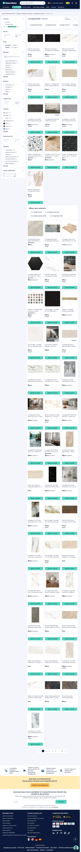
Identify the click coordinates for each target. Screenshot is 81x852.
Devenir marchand (7, 828)
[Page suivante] (65, 751)
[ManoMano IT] (28, 839)
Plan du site (21, 847)
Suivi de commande (8, 816)
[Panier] (76, 3)
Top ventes (30, 830)
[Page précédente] (40, 751)
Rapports (42, 850)
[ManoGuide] (76, 847)
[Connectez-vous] (72, 3)
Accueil (3, 13)
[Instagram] (65, 833)
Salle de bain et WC (10, 13)
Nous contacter (7, 823)
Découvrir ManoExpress (33, 832)
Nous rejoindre (7, 830)
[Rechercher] (21, 3)
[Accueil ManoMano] (10, 3)
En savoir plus (55, 807)
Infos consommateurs (33, 850)
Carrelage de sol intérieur (27, 13)
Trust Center (53, 847)
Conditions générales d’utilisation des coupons (15, 835)
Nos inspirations (31, 828)
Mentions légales (30, 847)
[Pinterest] (61, 833)
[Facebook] (57, 833)
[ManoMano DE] (36, 839)
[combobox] (70, 19)
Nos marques (31, 823)
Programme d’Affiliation (9, 832)
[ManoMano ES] (40, 839)
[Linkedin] (53, 833)
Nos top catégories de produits (35, 818)
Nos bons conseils (32, 816)
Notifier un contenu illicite (9, 825)
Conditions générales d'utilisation (67, 847)
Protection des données (42, 847)
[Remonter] (75, 839)
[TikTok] (69, 833)
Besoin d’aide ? (6, 820)
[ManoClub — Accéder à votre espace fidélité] (67, 3)
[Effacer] (44, 3)
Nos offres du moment (33, 825)
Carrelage (18, 13)
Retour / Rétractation (8, 818)
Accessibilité (49, 850)
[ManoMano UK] (32, 839)
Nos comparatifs (31, 820)
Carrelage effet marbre (39, 13)
